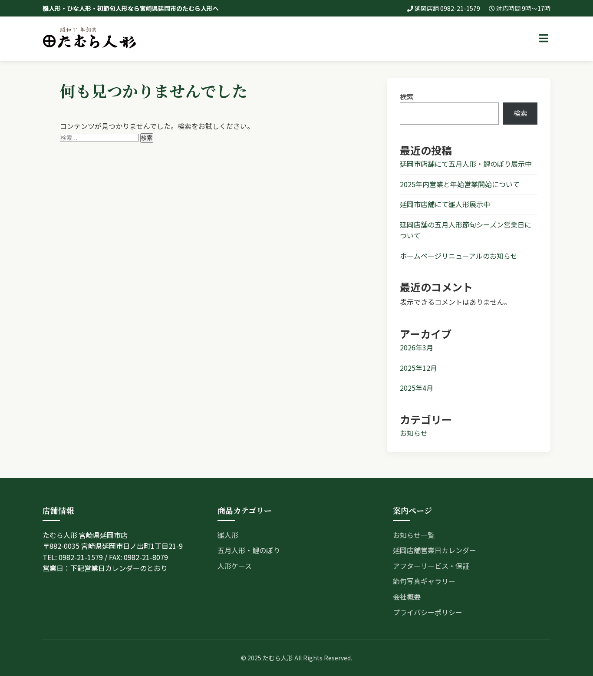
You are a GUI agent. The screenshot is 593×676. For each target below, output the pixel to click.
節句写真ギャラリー (424, 581)
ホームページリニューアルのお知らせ (458, 256)
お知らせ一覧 (414, 535)
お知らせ (414, 433)
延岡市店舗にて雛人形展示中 (445, 204)
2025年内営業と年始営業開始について (460, 184)
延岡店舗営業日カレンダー (434, 550)
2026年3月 (416, 347)
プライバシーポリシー (427, 612)
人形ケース (234, 566)
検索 (407, 96)
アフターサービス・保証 (431, 566)
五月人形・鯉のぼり (248, 550)
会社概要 (407, 596)
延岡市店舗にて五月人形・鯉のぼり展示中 (466, 163)
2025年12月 (418, 368)
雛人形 (227, 535)
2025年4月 (416, 388)
